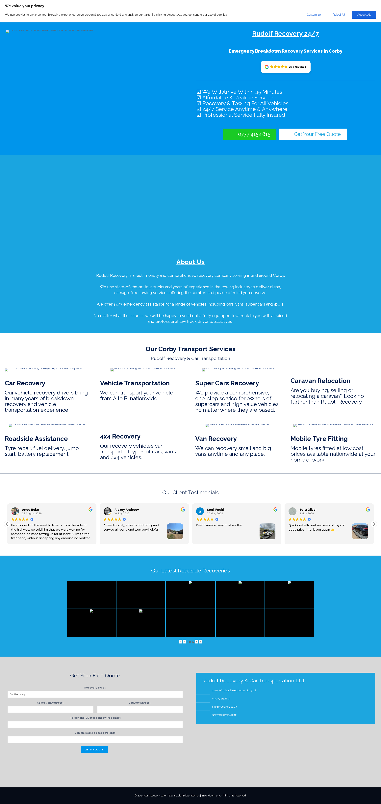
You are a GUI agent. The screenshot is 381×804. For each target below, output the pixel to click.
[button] (286, 67)
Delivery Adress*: (140, 702)
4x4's (278, 304)
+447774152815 (221, 698)
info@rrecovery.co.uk (224, 706)
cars (230, 304)
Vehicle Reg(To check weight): (95, 732)
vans (239, 304)
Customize (314, 14)
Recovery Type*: (95, 687)
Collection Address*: (50, 702)
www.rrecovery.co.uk (224, 714)
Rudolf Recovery (112, 275)
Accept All (364, 14)
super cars (255, 304)
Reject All (339, 14)
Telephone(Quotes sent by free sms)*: (95, 717)
